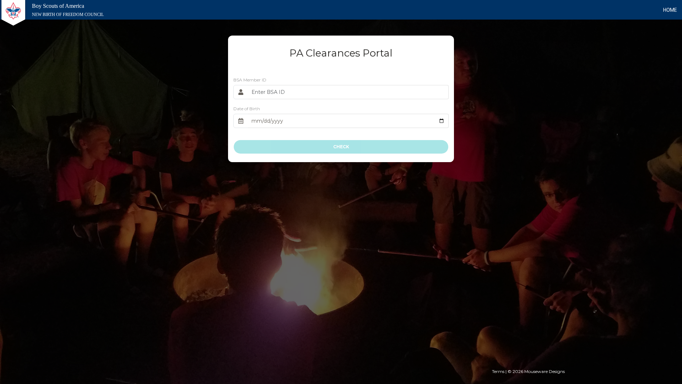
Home (670, 10)
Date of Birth (246, 108)
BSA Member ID (249, 79)
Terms (498, 371)
